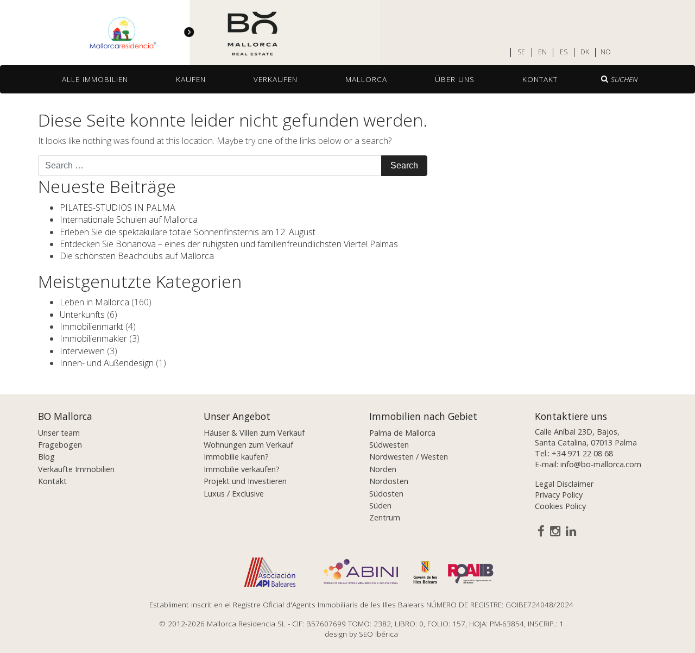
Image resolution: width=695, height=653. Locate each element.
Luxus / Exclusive (234, 493)
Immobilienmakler (93, 338)
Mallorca (366, 79)
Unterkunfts (82, 315)
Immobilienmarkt (91, 326)
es (563, 52)
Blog (46, 456)
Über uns (455, 79)
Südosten (386, 493)
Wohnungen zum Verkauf (248, 444)
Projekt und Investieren (245, 481)
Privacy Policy (559, 494)
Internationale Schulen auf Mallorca (129, 219)
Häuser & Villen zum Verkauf (254, 433)
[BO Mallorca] (190, 33)
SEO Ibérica (378, 634)
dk (584, 52)
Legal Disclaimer (564, 484)
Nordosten (388, 481)
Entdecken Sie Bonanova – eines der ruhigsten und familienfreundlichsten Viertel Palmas (229, 244)
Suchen (624, 79)
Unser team (59, 433)
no (606, 52)
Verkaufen (276, 79)
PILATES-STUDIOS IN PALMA (117, 208)
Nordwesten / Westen (408, 456)
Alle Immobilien (95, 79)
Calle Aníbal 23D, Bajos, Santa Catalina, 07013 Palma (586, 437)
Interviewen (82, 351)
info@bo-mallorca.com (600, 464)
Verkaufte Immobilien (76, 469)
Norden (382, 469)
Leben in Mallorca (94, 302)
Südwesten (389, 444)
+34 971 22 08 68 (582, 453)
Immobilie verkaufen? (242, 469)
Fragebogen (60, 444)
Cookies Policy (560, 506)
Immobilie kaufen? (236, 456)
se (521, 52)
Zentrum (384, 517)
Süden (380, 505)
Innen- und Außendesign (107, 363)
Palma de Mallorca (402, 433)
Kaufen (191, 79)
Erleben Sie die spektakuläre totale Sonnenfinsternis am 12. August (187, 232)
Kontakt (540, 79)
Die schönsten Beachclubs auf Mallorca (137, 256)
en (542, 52)
